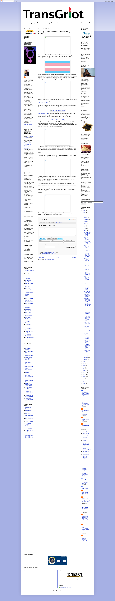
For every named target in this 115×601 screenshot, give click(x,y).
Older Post (74, 257)
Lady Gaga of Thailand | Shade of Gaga (85, 519)
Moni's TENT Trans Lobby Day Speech (87, 323)
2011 (84, 374)
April (85, 228)
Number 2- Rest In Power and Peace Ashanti (87, 234)
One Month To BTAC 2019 (87, 292)
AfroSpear (27, 278)
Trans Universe (86, 453)
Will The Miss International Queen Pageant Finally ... (87, 346)
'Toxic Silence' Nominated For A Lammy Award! (87, 300)
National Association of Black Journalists (29, 375)
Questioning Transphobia (85, 435)
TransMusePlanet (85, 425)
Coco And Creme (29, 355)
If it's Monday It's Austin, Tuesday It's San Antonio (87, 273)
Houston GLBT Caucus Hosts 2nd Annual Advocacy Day (87, 261)
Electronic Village (29, 283)
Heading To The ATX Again (87, 331)
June (85, 225)
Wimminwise (28, 335)
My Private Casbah (29, 301)
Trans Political (86, 451)
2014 (84, 368)
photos (52, 253)
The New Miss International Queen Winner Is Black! (87, 318)
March (85, 230)
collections (44, 253)
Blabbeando (28, 280)
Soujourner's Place (29, 315)
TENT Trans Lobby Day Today (86, 328)
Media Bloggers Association (28, 370)
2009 (84, 378)
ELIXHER (27, 285)
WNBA (26, 400)
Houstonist (27, 413)
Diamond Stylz (85, 392)
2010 (84, 376)
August (85, 221)
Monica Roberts (29, 77)
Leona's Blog (85, 488)
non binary (48, 253)
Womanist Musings (29, 337)
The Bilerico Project (28, 322)
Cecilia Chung (86, 433)
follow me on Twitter (29, 270)
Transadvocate (86, 454)
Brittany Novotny (86, 431)
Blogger (63, 590)
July (85, 223)
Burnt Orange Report (28, 408)
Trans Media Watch (87, 449)
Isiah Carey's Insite (29, 415)
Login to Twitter (60, 238)
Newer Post (41, 257)
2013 (84, 370)
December (86, 214)
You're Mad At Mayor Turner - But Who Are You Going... (87, 305)
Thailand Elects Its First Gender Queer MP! (87, 267)
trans (55, 253)
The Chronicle (28, 324)
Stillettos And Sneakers (85, 438)
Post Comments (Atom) (49, 259)
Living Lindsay (85, 492)
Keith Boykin (28, 297)
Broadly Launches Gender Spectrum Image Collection (86, 279)
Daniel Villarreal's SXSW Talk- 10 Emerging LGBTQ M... (87, 248)
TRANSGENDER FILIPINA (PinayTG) (85, 538)
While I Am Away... (85, 493)
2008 (84, 380)
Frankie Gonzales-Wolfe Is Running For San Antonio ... (87, 311)
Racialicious (28, 309)
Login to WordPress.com (52, 238)
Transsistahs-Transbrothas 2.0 (29, 399)
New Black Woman (29, 303)
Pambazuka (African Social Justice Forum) (28, 384)
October (85, 217)
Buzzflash (27, 354)
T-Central (84, 440)
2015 (84, 367)
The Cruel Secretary (27, 326)
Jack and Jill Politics (28, 290)
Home (57, 257)
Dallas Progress (28, 410)
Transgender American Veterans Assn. (29, 392)
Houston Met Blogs (29, 412)
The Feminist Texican (28, 424)
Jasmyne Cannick (29, 292)
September (86, 219)
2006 (84, 383)
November (86, 215)
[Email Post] (57, 252)
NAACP (27, 372)
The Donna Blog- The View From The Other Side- (86, 443)
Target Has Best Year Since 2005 (87, 341)
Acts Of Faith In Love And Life (28, 276)
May (85, 226)
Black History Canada (28, 349)
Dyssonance (84, 402)
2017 (84, 363)
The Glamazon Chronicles (28, 426)
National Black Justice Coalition (28, 378)
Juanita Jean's (28, 416)
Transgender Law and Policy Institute (29, 396)
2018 (84, 361)
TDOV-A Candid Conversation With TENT (87, 242)
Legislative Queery (29, 418)
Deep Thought (28, 281)
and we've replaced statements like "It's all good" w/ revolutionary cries (29, 435)
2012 (84, 372)
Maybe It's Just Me (29, 298)
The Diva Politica (29, 421)
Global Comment (29, 366)
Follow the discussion (74, 219)
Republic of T (28, 310)
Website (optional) (67, 240)
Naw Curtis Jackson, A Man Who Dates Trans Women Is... (87, 254)
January (86, 359)
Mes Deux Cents (28, 300)
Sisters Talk (27, 314)
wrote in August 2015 (43, 113)
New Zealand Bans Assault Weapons (87, 295)
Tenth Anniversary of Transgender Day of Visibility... (87, 286)
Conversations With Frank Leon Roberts (28, 358)
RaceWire (27, 307)
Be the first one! (59, 222)
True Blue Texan (28, 428)
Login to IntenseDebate (42, 238)
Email (52, 240)
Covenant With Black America (28, 362)
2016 (84, 365)
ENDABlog (27, 286)
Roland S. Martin (29, 420)
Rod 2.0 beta (28, 312)
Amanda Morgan (85, 419)
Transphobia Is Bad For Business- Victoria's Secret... (87, 353)
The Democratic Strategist (28, 388)
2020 (84, 210)
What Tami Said (28, 334)
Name (40, 240)
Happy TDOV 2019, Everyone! (86, 238)
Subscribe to (42, 247)
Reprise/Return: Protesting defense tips (85, 404)
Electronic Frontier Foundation (29, 364)
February (86, 357)
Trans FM (27, 390)
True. (83, 420)
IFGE (26, 368)
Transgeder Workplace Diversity (85, 457)
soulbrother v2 (28, 317)
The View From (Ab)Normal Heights (86, 447)
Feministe (27, 288)
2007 (84, 381)
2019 (84, 212)
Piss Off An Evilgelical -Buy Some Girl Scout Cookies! (87, 336)
